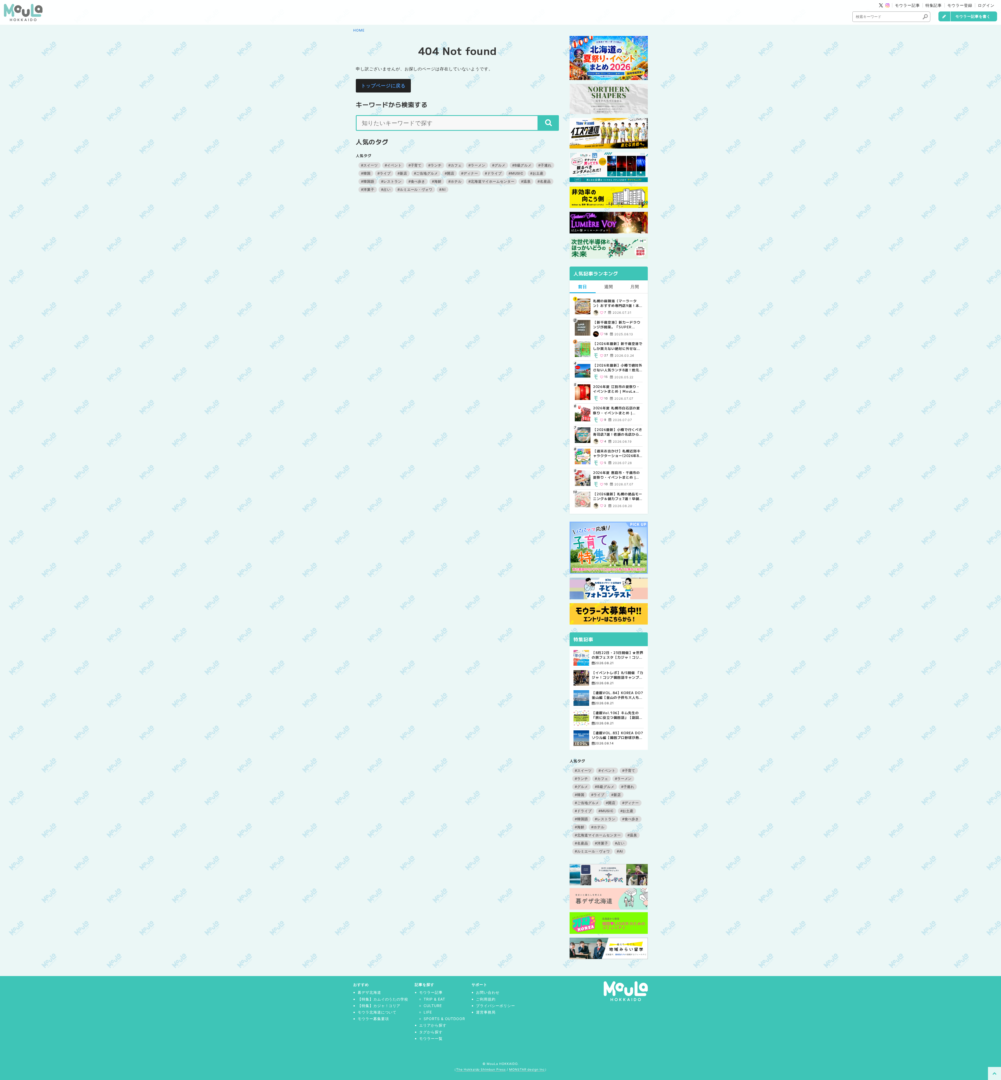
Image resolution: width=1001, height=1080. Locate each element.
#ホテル (455, 181)
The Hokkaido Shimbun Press (481, 1069)
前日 (582, 286)
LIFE (428, 1012)
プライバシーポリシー (495, 1005)
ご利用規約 (486, 999)
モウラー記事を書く (973, 16)
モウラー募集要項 (373, 1018)
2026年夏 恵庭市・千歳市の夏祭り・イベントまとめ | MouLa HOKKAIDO (616, 475)
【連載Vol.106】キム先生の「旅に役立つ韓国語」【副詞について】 (617, 715)
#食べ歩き (416, 181)
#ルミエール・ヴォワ (415, 189)
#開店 (449, 173)
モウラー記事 (907, 5)
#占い (386, 189)
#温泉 (526, 181)
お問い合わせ (487, 992)
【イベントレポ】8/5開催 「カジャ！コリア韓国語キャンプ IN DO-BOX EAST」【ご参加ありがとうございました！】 (617, 675)
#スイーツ (369, 165)
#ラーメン (476, 165)
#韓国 (366, 173)
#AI (442, 189)
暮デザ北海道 (369, 992)
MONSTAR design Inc (527, 1069)
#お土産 (537, 173)
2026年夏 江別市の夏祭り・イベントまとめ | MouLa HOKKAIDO (616, 389)
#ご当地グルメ (426, 173)
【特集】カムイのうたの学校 (383, 999)
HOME (359, 30)
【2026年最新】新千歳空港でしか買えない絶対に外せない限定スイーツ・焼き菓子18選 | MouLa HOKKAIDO (617, 346)
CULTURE (433, 1005)
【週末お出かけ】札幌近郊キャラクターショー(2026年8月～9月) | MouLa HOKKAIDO (616, 453)
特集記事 (933, 5)
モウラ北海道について (377, 1012)
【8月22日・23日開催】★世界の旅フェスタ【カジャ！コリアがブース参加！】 (617, 655)
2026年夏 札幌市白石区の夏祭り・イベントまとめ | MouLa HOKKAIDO (616, 410)
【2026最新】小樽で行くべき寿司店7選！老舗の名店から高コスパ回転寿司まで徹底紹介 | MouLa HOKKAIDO (617, 432)
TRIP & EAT (434, 999)
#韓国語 (367, 181)
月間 (634, 286)
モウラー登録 (959, 5)
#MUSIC (516, 173)
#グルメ (498, 165)
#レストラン (391, 181)
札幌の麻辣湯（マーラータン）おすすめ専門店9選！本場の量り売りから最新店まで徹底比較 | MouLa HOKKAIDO (616, 303)
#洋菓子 (367, 189)
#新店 (402, 173)
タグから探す (431, 1032)
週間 (608, 286)
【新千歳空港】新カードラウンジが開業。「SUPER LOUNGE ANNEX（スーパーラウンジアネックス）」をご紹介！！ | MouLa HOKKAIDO (617, 324)
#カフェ (455, 165)
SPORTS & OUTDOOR (444, 1018)
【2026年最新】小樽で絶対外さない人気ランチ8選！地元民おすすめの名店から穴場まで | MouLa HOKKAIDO (617, 367)
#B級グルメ (522, 165)
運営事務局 (486, 1012)
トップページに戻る (383, 85)
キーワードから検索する (392, 104)
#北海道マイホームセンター (491, 181)
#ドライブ (493, 173)
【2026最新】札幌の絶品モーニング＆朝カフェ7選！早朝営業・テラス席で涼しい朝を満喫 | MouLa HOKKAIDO (617, 496)
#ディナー (469, 173)
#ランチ (435, 165)
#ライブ (384, 173)
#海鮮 (437, 181)
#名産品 (544, 181)
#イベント (393, 165)
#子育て (415, 165)
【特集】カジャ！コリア (379, 1005)
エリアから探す (433, 1025)
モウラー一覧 (431, 1038)
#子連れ (545, 165)
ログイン (986, 5)
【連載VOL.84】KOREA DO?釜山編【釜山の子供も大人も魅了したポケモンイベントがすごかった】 (617, 695)
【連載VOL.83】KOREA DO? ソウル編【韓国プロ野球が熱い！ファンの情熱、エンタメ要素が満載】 (617, 735)
